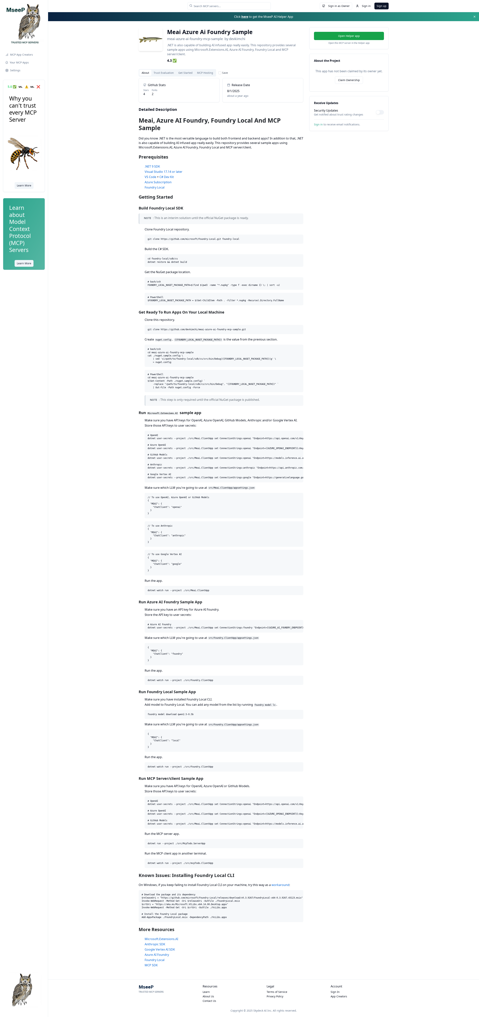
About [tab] (145, 73)
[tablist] (177, 73)
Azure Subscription (158, 182)
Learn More (24, 185)
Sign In (335, 992)
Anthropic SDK (155, 944)
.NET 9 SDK (152, 166)
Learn (206, 992)
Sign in (366, 6)
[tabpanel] (221, 522)
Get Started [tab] (185, 73)
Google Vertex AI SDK (160, 949)
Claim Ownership (349, 80)
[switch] (380, 112)
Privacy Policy (275, 996)
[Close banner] (474, 16)
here (244, 17)
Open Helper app (349, 36)
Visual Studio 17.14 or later (163, 172)
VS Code (150, 177)
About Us (208, 996)
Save (225, 73)
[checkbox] (219, 72)
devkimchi (237, 39)
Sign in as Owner (339, 6)
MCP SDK (151, 965)
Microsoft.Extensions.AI (161, 939)
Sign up (381, 6)
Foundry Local (154, 187)
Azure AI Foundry (157, 955)
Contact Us (209, 1001)
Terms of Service (277, 992)
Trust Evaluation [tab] (164, 73)
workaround (280, 885)
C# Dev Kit (166, 177)
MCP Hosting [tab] (205, 73)
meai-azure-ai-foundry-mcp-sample (195, 39)
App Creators (339, 996)
